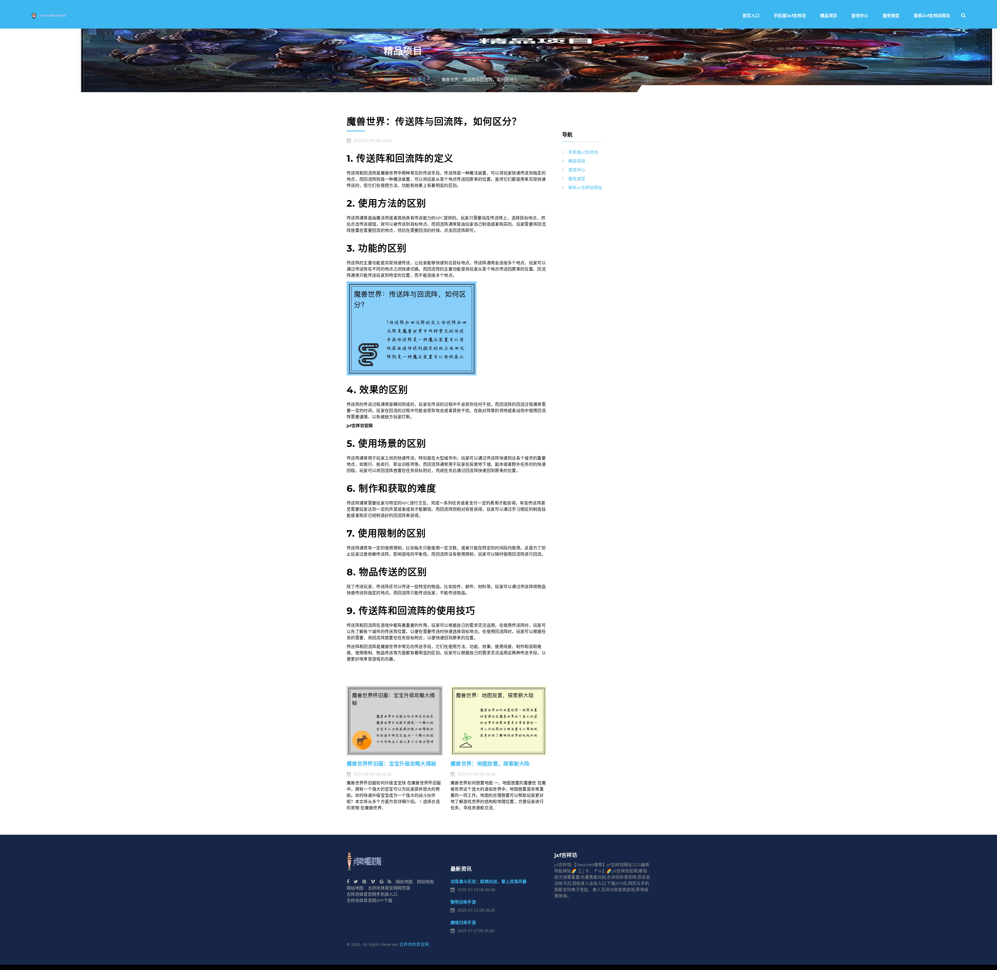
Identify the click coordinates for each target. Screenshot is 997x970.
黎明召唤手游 (463, 902)
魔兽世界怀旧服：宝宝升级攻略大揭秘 (391, 764)
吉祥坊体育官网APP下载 (369, 901)
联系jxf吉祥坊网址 (932, 15)
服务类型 (891, 15)
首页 (388, 80)
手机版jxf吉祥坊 (790, 15)
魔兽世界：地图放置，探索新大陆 (490, 764)
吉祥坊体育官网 (414, 944)
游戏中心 (859, 15)
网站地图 (404, 882)
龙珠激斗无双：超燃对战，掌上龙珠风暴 (488, 881)
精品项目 (828, 15)
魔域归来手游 (463, 922)
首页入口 (751, 15)
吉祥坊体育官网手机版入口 (372, 894)
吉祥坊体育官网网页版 (389, 888)
